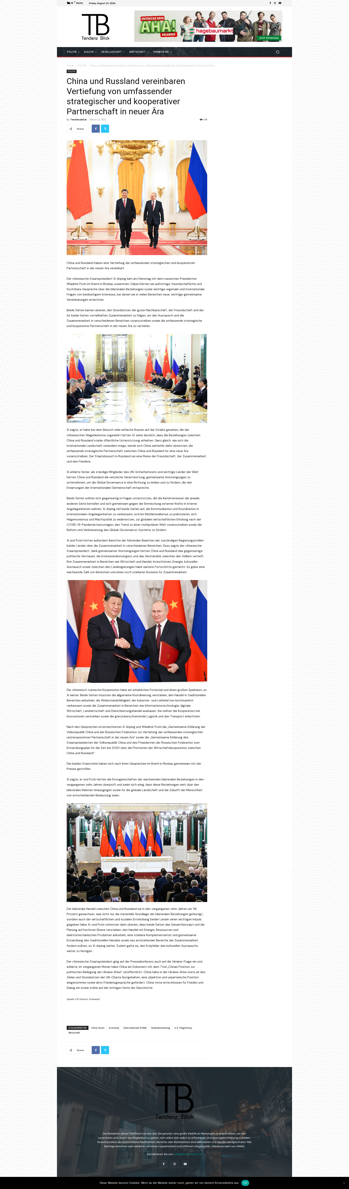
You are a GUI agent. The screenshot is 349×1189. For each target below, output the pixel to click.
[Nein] (344, 1183)
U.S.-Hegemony (183, 1027)
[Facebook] (270, 3)
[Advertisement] (137, 1012)
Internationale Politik (135, 1027)
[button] (277, 52)
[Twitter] (275, 3)
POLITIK (82, 65)
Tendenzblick (78, 119)
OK (245, 1182)
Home (70, 65)
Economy (114, 1027)
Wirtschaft (74, 1032)
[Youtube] (280, 3)
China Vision (98, 1027)
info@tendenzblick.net (188, 1154)
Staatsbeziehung (160, 1027)
